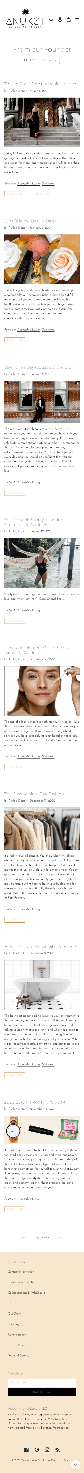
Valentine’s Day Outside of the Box (38, 367)
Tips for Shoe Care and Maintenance (40, 83)
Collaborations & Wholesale (26, 1292)
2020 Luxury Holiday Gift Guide (35, 1102)
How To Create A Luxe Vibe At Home (40, 946)
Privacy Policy (17, 1345)
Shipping (14, 1324)
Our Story (14, 1313)
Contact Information (21, 1271)
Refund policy (17, 1334)
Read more (14, 194)
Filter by (30, 60)
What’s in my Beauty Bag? (30, 221)
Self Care (48, 183)
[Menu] (77, 19)
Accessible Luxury (28, 183)
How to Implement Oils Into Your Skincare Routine (37, 650)
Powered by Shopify (61, 1460)
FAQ (11, 1303)
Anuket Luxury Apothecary (35, 1460)
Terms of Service (18, 1355)
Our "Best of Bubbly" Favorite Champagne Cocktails (33, 522)
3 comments (40, 194)
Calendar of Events (20, 1282)
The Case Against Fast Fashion (34, 793)
